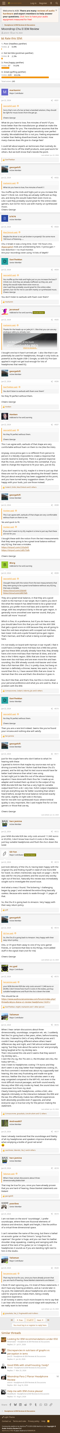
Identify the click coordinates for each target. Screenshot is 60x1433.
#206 (57, 381)
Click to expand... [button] (30, 348)
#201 (57, 100)
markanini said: (9, 183)
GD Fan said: (8, 933)
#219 (57, 1214)
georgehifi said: (9, 106)
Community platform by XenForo (24, 1426)
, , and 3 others (21, 487)
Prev (21, 1320)
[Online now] (6, 1019)
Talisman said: (9, 1173)
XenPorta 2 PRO (8, 1431)
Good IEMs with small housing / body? (28, 1365)
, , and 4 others (20, 1150)
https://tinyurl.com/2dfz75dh (15, 550)
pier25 (9, 1356)
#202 (57, 177)
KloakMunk (11, 1394)
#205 (57, 320)
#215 (57, 976)
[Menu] (4, 3)
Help (43, 1421)
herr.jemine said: (10, 982)
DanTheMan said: (10, 387)
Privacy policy (33, 1421)
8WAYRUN (31, 1431)
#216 (57, 1025)
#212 (57, 831)
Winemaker (11, 1342)
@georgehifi (7, 246)
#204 (57, 269)
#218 (57, 1168)
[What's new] (51, 3)
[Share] (52, 100)
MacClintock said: (10, 232)
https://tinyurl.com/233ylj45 (15, 547)
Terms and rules (19, 1421)
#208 (57, 505)
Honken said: (8, 510)
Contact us (6, 1421)
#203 (57, 227)
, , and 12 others (26, 1114)
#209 (57, 573)
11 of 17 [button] (30, 1320)
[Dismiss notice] (56, 10)
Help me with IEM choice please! (25, 1391)
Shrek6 (10, 1368)
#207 (57, 424)
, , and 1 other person (24, 1007)
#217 (57, 1131)
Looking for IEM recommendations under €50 (32, 1339)
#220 (57, 1268)
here (27, 16)
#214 (57, 928)
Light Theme (9, 1417)
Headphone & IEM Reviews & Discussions (33, 1342)
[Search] (56, 3)
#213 (57, 862)
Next (39, 1320)
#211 (57, 754)
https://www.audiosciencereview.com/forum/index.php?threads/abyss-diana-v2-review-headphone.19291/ (28, 1000)
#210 (57, 708)
